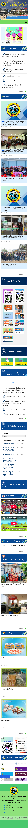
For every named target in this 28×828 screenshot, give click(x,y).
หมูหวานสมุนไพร (5, 720)
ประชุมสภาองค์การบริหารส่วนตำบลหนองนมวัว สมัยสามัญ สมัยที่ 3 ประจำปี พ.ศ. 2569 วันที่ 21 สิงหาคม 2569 (14, 209)
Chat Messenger (10, 810)
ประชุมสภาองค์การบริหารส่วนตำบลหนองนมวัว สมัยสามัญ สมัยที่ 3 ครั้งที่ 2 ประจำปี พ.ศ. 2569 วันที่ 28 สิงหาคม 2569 (14, 123)
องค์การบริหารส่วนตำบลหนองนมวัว (15, 807)
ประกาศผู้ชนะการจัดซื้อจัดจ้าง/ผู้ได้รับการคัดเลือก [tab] (23, 379)
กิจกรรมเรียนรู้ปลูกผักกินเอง (9, 265)
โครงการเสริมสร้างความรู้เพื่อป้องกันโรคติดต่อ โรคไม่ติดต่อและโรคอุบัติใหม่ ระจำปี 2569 (13, 151)
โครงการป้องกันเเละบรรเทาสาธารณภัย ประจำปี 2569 (13, 179)
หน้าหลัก (11, 22)
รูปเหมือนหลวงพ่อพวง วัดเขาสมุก (9, 615)
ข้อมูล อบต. (4, 777)
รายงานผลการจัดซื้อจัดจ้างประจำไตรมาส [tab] (13, 383)
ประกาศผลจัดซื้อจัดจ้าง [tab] (8, 379)
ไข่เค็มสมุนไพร (5, 658)
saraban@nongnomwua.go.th (14, 812)
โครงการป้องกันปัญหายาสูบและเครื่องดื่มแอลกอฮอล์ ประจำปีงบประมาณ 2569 (12, 236)
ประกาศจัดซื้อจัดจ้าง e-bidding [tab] (5, 383)
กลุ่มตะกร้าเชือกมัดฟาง (7, 689)
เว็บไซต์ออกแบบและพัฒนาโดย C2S (14, 818)
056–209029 (9, 805)
